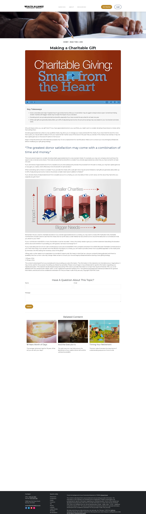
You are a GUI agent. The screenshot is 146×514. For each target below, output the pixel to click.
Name (27, 283)
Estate (51, 500)
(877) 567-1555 (33, 498)
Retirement (53, 497)
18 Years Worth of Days (37, 344)
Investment (53, 498)
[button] (62, 7)
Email (75, 283)
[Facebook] (26, 508)
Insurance (52, 502)
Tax (51, 503)
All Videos (52, 510)
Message (27, 292)
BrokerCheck (104, 495)
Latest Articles (54, 509)
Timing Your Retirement (100, 344)
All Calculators (53, 512)
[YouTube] (31, 508)
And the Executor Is (67, 344)
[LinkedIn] (29, 508)
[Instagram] (34, 508)
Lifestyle (52, 507)
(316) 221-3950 (32, 497)
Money (52, 505)
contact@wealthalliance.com (32, 505)
